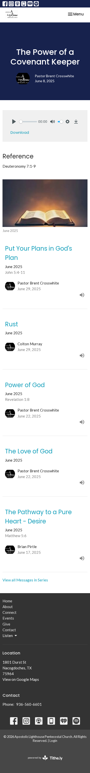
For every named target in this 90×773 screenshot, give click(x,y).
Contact (9, 630)
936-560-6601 (29, 704)
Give (6, 624)
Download (19, 132)
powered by (43, 762)
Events (8, 618)
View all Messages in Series (25, 580)
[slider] (28, 121)
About (7, 606)
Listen (7, 635)
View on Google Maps (20, 679)
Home (7, 601)
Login (53, 741)
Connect (9, 612)
